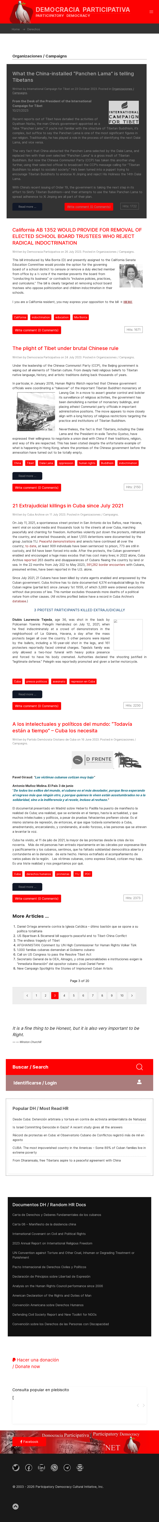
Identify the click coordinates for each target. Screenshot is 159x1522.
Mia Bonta (80, 317)
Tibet (30, 463)
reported (30, 560)
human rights (87, 463)
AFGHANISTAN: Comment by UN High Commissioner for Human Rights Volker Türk (77, 945)
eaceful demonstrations (58, 541)
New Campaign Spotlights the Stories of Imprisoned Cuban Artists (65, 968)
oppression (66, 463)
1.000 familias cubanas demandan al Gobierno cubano (56, 950)
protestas (63, 874)
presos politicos (36, 681)
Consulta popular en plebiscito (40, 1389)
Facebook (30, 1442)
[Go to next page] (132, 995)
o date (31, 546)
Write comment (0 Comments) (89, 207)
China (17, 463)
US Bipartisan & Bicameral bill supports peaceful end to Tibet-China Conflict (72, 936)
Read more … (27, 206)
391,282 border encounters (105, 565)
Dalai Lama (46, 463)
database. (19, 601)
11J (77, 874)
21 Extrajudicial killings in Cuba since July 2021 (68, 506)
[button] (151, 11)
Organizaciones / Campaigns (115, 251)
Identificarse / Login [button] (35, 1083)
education (62, 317)
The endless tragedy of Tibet (38, 940)
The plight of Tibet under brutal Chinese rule (65, 348)
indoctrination (41, 317)
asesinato (59, 681)
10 (122, 995)
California (20, 317)
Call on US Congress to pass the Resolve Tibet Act (54, 954)
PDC (88, 874)
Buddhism (107, 463)
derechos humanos (38, 874)
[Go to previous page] (27, 995)
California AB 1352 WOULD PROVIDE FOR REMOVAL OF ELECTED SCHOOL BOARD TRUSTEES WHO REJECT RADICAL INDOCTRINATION (77, 236)
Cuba (17, 681)
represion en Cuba (83, 681)
